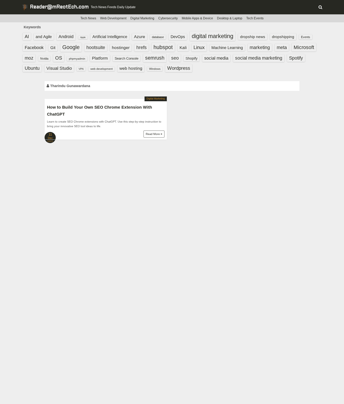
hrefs (141, 47)
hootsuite (95, 47)
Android (66, 36)
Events (305, 37)
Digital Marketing (142, 18)
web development (101, 68)
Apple (83, 37)
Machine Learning (227, 47)
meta (282, 47)
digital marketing (212, 36)
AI (27, 36)
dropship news (252, 36)
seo (175, 58)
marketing (260, 47)
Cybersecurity (168, 18)
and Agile (44, 36)
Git (53, 47)
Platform (100, 58)
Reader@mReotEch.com (59, 7)
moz (29, 58)
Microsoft (304, 47)
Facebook (34, 47)
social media (216, 58)
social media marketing (258, 58)
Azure (139, 36)
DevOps (178, 36)
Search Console (126, 58)
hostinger (121, 47)
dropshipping (283, 36)
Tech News (88, 18)
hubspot (163, 47)
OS (58, 58)
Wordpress (178, 68)
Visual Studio (59, 68)
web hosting (130, 68)
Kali (183, 47)
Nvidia (44, 58)
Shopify (191, 58)
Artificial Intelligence (109, 36)
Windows (154, 68)
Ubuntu (32, 68)
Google (71, 47)
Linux (199, 47)
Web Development (113, 18)
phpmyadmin (77, 58)
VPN (81, 69)
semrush (154, 58)
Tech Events (255, 18)
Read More (153, 134)
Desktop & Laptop (229, 18)
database (158, 37)
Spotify (296, 58)
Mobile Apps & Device (197, 18)
